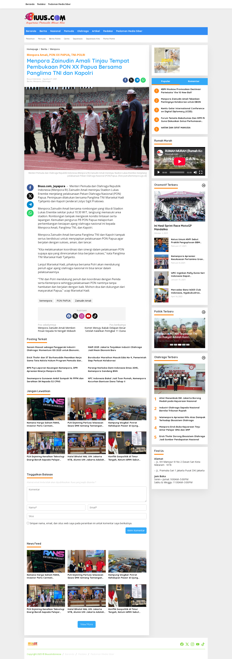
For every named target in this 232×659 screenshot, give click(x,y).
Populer (165, 81)
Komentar (193, 81)
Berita (29, 81)
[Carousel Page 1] (171, 345)
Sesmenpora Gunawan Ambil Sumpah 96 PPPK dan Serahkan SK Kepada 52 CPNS (55, 380)
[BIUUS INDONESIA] (45, 17)
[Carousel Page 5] (188, 345)
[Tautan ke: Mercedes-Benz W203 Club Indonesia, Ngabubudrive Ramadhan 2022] (161, 295)
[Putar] (158, 172)
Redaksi (82, 654)
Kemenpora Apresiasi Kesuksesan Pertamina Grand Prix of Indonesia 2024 (187, 258)
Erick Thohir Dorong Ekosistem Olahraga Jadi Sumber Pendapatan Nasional (182, 438)
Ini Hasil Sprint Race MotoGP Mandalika (173, 227)
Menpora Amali (37, 55)
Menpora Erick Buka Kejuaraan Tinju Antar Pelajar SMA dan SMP (179, 428)
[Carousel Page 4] (183, 345)
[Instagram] (81, 316)
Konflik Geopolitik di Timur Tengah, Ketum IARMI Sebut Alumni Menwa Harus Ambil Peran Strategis (127, 458)
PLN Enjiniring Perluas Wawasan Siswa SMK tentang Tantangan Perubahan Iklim (85, 424)
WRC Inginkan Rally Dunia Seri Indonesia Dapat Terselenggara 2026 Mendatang (188, 274)
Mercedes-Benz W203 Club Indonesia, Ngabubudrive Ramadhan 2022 (186, 291)
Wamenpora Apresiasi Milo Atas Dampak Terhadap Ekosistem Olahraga (182, 418)
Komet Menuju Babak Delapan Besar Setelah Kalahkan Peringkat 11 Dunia (105, 327)
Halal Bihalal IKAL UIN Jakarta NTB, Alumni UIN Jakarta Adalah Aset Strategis (86, 458)
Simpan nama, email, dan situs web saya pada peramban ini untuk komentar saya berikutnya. (81, 523)
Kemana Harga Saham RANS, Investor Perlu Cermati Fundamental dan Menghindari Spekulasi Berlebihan (44, 424)
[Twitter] (75, 316)
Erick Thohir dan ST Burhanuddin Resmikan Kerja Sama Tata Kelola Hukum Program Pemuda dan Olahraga (54, 359)
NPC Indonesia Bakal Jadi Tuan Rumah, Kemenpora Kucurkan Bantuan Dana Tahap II (117, 380)
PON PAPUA (63, 300)
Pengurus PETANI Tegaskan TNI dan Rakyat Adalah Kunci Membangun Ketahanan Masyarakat (177, 335)
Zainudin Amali (83, 300)
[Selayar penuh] (200, 172)
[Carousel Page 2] (175, 345)
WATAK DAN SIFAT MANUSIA (175, 127)
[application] (179, 161)
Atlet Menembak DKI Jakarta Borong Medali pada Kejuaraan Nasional (180, 399)
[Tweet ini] (131, 80)
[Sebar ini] (125, 80)
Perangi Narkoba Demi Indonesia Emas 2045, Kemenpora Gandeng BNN (113, 369)
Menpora (37, 81)
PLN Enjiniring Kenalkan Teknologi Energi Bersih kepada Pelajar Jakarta (45, 458)
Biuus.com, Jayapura (52, 186)
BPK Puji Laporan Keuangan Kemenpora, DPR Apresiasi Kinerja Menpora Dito (52, 369)
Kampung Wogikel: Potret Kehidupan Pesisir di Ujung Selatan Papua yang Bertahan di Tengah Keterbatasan (127, 424)
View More (86, 624)
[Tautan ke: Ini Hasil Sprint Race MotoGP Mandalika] (179, 206)
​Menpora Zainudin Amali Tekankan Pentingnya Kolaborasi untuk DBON (181, 100)
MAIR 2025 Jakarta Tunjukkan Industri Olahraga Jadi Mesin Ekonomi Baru (115, 348)
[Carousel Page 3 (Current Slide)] (179, 345)
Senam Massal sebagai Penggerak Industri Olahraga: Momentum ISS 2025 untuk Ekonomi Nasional (52, 349)
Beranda (69, 654)
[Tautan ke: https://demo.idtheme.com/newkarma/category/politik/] (204, 312)
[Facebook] (69, 316)
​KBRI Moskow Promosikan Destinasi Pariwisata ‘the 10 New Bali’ (181, 91)
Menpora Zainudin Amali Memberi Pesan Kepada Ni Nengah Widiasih (57, 327)
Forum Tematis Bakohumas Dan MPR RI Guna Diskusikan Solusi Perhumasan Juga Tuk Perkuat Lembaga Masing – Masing (183, 119)
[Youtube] (88, 316)
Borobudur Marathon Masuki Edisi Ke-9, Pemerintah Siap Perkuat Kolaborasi (117, 359)
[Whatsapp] (143, 80)
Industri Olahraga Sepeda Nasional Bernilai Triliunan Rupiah (179, 409)
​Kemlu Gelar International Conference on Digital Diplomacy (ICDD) (182, 110)
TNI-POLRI (78, 55)
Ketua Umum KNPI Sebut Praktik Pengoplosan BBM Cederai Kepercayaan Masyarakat (185, 241)
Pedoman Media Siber (102, 654)
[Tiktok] (94, 316)
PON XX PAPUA (59, 55)
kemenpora (46, 300)
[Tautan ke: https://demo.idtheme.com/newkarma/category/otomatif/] (204, 185)
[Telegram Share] (137, 80)
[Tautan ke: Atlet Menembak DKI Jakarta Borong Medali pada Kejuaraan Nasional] (179, 379)
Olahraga (46, 81)
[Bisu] (195, 172)
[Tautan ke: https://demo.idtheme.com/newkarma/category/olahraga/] (204, 358)
